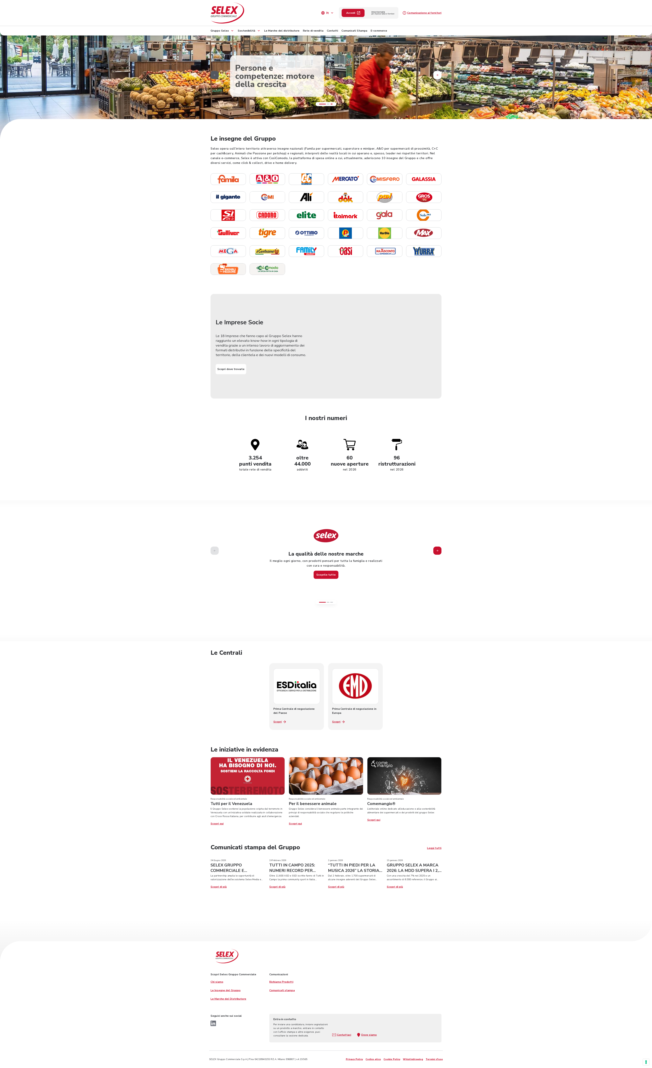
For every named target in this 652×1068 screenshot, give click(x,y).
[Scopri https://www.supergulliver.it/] (228, 233)
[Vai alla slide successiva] (437, 551)
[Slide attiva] (322, 602)
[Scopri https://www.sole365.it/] (423, 215)
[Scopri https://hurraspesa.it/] (423, 251)
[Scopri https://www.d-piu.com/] (345, 233)
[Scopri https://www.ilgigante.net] (228, 197)
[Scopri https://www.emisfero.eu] (384, 179)
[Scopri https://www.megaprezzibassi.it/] (306, 233)
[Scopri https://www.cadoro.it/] (267, 215)
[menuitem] (222, 30)
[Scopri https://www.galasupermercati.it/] (384, 215)
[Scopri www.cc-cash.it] (306, 179)
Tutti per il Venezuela (231, 803)
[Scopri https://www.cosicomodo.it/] (267, 269)
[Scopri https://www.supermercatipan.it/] (384, 197)
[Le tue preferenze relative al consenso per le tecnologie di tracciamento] (646, 1062)
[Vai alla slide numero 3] (331, 602)
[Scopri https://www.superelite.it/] (306, 215)
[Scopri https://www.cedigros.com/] (423, 197)
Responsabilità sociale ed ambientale (229, 799)
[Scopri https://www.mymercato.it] (345, 179)
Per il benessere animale (313, 803)
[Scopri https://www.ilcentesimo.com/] (267, 251)
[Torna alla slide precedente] (215, 75)
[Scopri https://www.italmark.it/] (345, 215)
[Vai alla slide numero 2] (328, 602)
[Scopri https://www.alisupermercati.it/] (306, 197)
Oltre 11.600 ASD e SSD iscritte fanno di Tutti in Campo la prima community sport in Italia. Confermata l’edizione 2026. (296, 879)
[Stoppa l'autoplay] (331, 104)
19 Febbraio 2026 (277, 860)
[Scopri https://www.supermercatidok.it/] (345, 197)
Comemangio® (381, 803)
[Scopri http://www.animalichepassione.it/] (228, 269)
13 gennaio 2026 (395, 860)
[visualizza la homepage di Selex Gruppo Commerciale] (244, 13)
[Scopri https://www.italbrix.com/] (306, 251)
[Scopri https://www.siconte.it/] (228, 215)
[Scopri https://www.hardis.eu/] (384, 233)
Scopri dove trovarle (230, 369)
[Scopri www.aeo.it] (267, 179)
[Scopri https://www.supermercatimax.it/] (423, 233)
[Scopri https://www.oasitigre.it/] (267, 233)
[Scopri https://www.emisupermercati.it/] (267, 197)
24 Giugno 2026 (218, 860)
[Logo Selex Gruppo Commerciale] (227, 956)
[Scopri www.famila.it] (228, 179)
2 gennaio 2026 (335, 860)
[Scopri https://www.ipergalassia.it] (423, 179)
